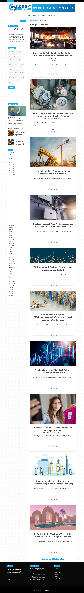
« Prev (43, 558)
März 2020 (11, 295)
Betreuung (10, 56)
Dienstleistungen (12, 94)
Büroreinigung (11, 59)
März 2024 (11, 211)
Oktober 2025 (11, 172)
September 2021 (12, 267)
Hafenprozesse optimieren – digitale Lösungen (17, 39)
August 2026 (11, 152)
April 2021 (11, 275)
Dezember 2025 (12, 168)
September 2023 (12, 223)
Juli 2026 (11, 154)
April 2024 (11, 209)
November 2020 (12, 283)
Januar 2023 (11, 239)
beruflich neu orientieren (19, 54)
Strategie (14, 77)
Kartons (15, 67)
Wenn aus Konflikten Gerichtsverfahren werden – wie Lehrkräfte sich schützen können (16, 29)
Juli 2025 (11, 178)
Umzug (22, 77)
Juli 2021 (11, 271)
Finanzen (18, 61)
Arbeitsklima (18, 51)
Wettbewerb (11, 82)
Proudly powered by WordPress (36, 590)
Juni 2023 (11, 229)
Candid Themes (50, 590)
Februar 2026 (11, 164)
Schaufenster (21, 74)
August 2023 (11, 225)
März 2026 (11, 162)
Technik (45, 60)
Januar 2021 (11, 279)
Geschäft (15, 64)
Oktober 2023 (11, 221)
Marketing (44, 15)
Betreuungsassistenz (17, 56)
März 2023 (11, 235)
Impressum (9, 579)
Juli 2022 (11, 249)
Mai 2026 (11, 158)
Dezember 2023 (12, 217)
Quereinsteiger (14, 74)
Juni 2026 (11, 156)
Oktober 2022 (11, 243)
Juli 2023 (11, 227)
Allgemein (34, 15)
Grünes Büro (21, 64)
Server (10, 77)
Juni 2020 (11, 289)
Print (10, 74)
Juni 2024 (11, 205)
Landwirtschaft (11, 69)
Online (10, 72)
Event (14, 61)
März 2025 (11, 186)
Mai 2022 (11, 253)
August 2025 (11, 176)
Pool (20, 72)
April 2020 (11, 293)
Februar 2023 (11, 237)
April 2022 (11, 255)
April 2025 (11, 184)
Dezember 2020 (12, 281)
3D (9, 51)
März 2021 (11, 277)
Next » (62, 558)
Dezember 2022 (12, 241)
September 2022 (12, 245)
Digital (10, 61)
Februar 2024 (11, 213)
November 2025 (12, 170)
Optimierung (15, 72)
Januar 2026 (11, 166)
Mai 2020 (11, 291)
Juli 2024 (11, 203)
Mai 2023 (11, 231)
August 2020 (11, 285)
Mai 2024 (11, 207)
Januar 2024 (11, 215)
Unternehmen (50, 15)
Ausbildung (11, 54)
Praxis (23, 72)
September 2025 (12, 174)
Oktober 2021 (11, 265)
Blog (55, 15)
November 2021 (12, 263)
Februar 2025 (11, 188)
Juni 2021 (11, 273)
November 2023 (12, 219)
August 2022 (11, 247)
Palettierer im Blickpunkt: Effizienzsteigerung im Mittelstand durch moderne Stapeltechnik (53, 317)
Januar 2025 (11, 190)
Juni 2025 (11, 180)
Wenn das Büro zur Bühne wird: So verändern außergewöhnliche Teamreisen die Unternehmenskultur (17, 43)
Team (18, 77)
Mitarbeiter (22, 69)
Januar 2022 (11, 261)
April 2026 (11, 160)
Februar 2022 (11, 259)
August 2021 (11, 269)
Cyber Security (18, 59)
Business (39, 15)
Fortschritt (11, 64)
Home (29, 15)
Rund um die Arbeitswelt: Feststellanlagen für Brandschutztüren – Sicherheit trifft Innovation (53, 56)
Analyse (13, 51)
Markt (17, 69)
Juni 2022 (11, 251)
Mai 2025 (11, 182)
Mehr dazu (34, 67)
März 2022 (11, 257)
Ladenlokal (20, 67)
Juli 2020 (11, 287)
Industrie (10, 67)
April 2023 (11, 233)
